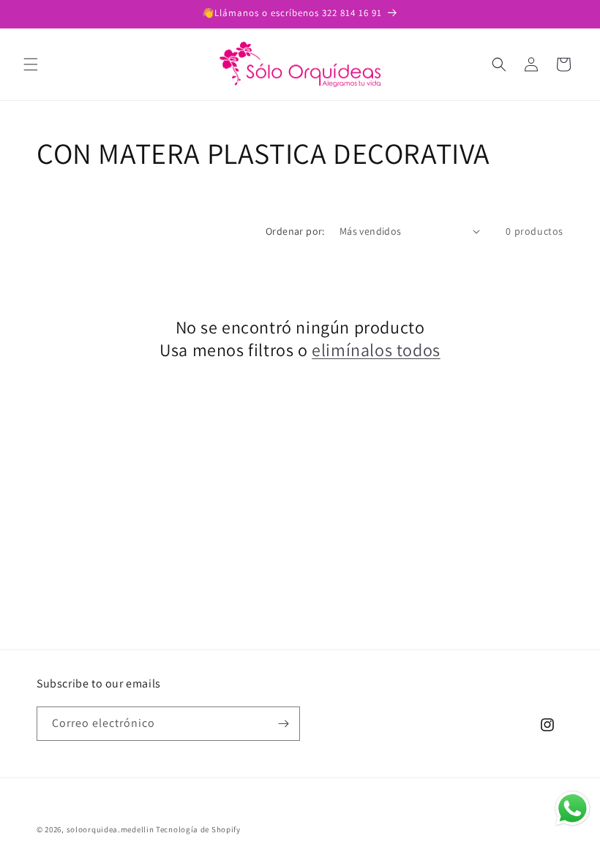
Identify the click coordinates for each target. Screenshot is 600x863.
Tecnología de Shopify (198, 829)
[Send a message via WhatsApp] (572, 808)
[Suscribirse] (283, 723)
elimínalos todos (376, 350)
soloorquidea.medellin (110, 829)
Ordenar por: (295, 231)
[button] (31, 64)
